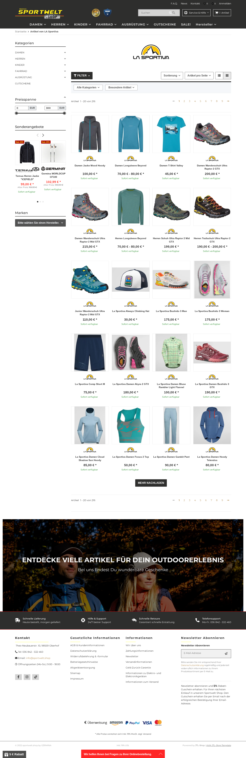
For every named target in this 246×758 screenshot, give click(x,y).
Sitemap (75, 673)
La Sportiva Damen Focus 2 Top (130, 456)
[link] (40, 52)
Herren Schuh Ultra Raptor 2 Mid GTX (171, 240)
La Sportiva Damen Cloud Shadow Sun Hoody (89, 458)
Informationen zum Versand (142, 681)
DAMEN (19, 52)
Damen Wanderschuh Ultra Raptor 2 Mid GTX (90, 240)
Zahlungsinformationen (139, 650)
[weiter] (228, 101)
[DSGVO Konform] (107, 13)
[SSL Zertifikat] (96, 13)
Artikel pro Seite (197, 75)
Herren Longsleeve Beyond (130, 238)
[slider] (16, 113)
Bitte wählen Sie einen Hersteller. (38, 222)
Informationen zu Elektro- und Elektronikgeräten (143, 675)
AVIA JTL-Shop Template (218, 745)
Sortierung (170, 75)
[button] (206, 3)
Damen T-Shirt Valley (171, 165)
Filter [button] (82, 75)
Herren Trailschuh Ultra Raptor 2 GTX (212, 240)
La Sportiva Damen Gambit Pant (171, 456)
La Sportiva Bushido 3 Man (171, 311)
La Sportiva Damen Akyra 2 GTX (131, 384)
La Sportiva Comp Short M (90, 384)
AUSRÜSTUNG (23, 77)
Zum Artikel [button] (90, 183)
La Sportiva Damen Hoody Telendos (212, 458)
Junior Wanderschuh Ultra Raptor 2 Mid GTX (90, 313)
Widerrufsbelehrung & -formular (89, 656)
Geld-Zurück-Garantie (138, 667)
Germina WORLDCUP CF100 (53, 175)
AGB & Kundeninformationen (87, 645)
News (184, 3)
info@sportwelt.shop (38, 658)
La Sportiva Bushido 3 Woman (212, 311)
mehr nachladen (151, 482)
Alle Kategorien (86, 87)
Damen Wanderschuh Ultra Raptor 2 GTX (212, 167)
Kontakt (195, 3)
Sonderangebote (29, 127)
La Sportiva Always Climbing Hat (130, 311)
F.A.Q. (174, 3)
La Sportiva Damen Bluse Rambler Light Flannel (171, 386)
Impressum (77, 678)
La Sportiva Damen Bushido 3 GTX (212, 386)
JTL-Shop (200, 745)
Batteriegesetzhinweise (84, 661)
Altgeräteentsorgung (82, 667)
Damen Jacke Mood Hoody (90, 165)
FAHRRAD (21, 71)
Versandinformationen (139, 661)
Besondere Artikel (119, 87)
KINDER (19, 64)
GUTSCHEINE (23, 83)
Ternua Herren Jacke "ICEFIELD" (27, 178)
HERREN (20, 58)
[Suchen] (174, 13)
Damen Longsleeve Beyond (130, 165)
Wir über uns (133, 645)
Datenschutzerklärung (83, 650)
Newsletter (132, 656)
